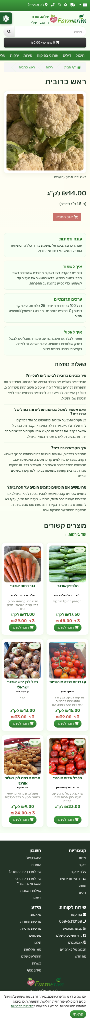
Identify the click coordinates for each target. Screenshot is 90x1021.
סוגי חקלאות (32, 949)
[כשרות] (65, 5)
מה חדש (80, 956)
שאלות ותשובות (30, 891)
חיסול (80, 55)
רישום (37, 898)
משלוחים (35, 935)
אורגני (79, 549)
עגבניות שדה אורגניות (67, 682)
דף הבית (70, 67)
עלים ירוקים (78, 872)
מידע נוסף (34, 970)
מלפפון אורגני (67, 585)
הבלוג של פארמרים (73, 949)
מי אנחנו (35, 914)
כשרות (36, 963)
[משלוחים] (72, 5)
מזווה (82, 886)
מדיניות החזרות (30, 921)
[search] (9, 31)
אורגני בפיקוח (47, 55)
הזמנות (36, 865)
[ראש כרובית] (45, 132)
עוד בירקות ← (75, 534)
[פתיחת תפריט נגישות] (6, 18)
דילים (67, 55)
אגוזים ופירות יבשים (73, 879)
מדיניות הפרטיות (22, 1006)
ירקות (14, 55)
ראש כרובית (27, 67)
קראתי (78, 1014)
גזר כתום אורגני (22, 585)
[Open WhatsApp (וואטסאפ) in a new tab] (59, 5)
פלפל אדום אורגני (67, 778)
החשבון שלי (40, 22)
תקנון (37, 942)
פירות (27, 55)
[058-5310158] (52, 5)
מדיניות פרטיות (30, 928)
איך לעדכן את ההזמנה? (24, 872)
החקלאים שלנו (31, 956)
